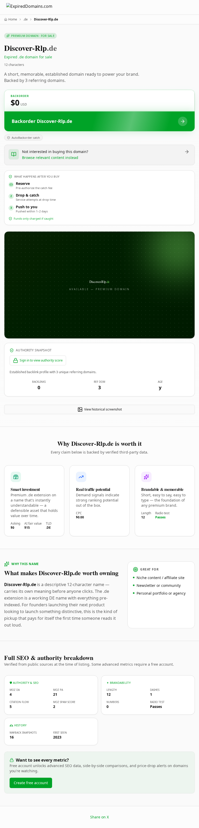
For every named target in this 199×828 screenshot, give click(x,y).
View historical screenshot (103, 409)
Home (12, 19)
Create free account (31, 782)
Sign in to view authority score (41, 360)
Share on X (99, 817)
